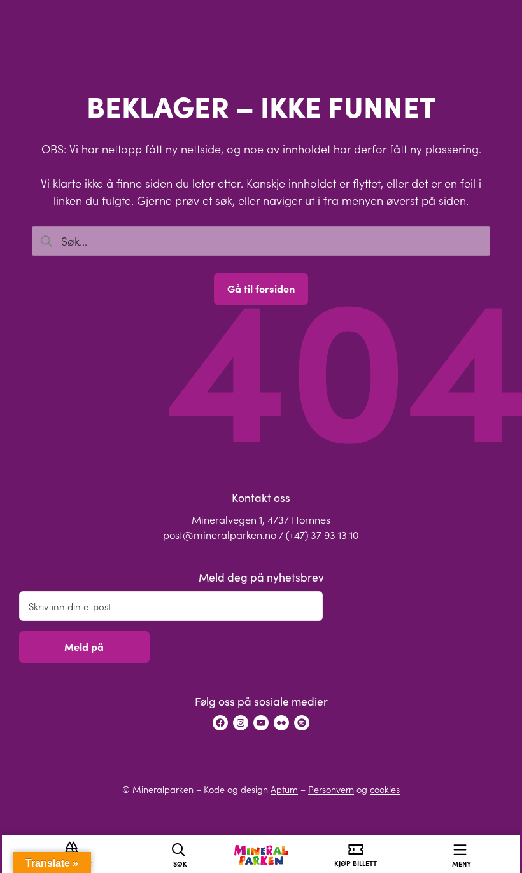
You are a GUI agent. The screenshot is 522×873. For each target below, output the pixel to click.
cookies (385, 789)
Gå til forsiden (261, 288)
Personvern (331, 789)
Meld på (84, 646)
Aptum (284, 789)
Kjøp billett (355, 863)
